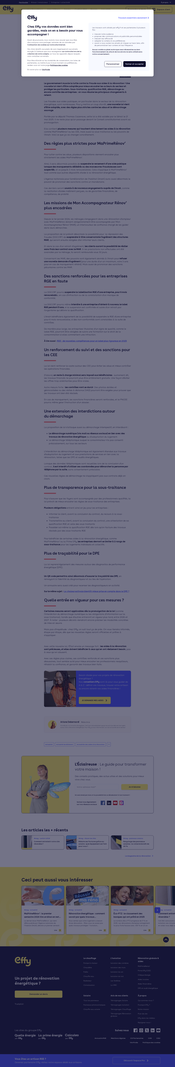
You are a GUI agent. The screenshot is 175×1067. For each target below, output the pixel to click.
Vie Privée (46, 69)
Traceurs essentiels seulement (132, 18)
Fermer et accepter (134, 64)
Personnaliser (112, 64)
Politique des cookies (59, 65)
